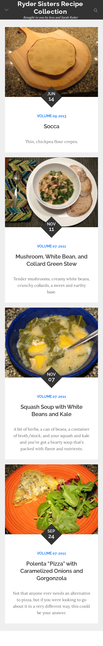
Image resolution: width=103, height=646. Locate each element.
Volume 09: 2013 (51, 116)
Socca (51, 126)
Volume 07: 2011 (51, 246)
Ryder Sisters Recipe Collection (50, 7)
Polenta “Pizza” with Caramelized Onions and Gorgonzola (51, 570)
